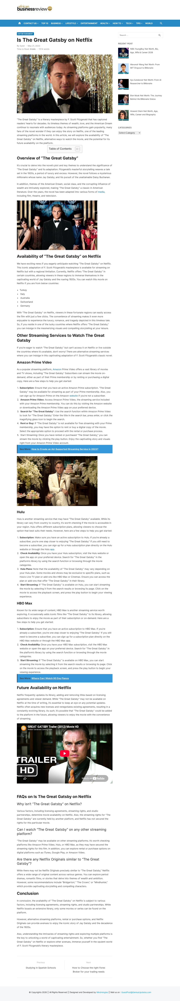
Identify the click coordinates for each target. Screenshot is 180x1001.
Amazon (57, 369)
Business (56, 23)
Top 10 (44, 23)
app (52, 549)
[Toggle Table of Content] (76, 149)
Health (104, 23)
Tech (128, 23)
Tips (138, 23)
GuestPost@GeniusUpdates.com (136, 992)
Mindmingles (102, 992)
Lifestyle (71, 23)
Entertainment (89, 23)
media (101, 191)
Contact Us (30, 23)
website (73, 395)
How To (117, 23)
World (149, 23)
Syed (22, 46)
